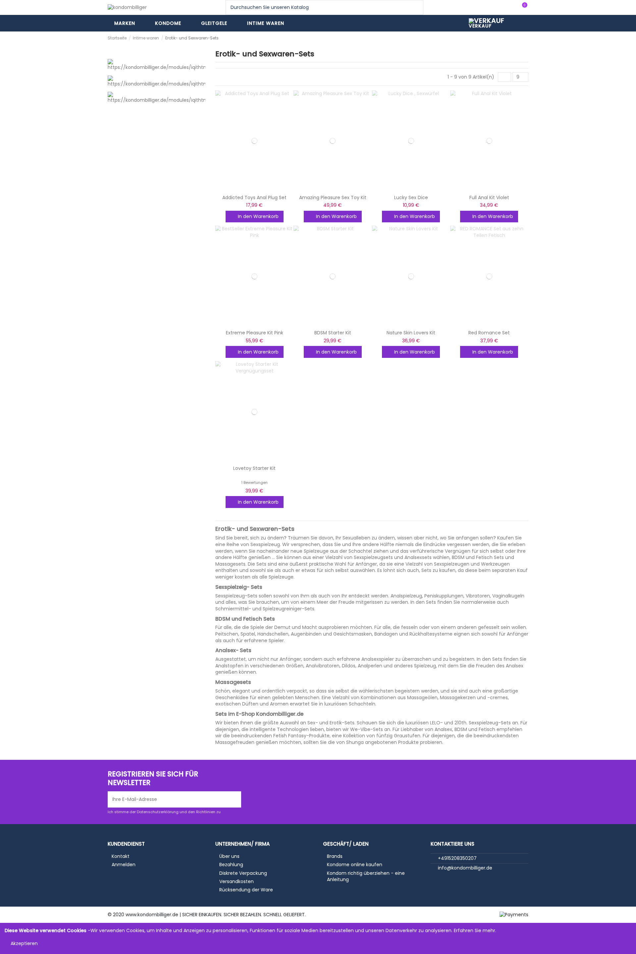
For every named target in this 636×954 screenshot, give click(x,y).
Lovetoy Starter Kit (254, 468)
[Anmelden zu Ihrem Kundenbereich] (508, 7)
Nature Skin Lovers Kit (411, 332)
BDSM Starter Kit (332, 332)
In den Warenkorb (258, 216)
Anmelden (123, 865)
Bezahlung (231, 865)
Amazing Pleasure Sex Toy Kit (332, 197)
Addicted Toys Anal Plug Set (254, 197)
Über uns (229, 856)
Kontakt (121, 856)
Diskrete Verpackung (243, 873)
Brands (335, 856)
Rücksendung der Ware (246, 890)
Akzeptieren (24, 943)
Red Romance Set (489, 332)
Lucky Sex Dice (411, 197)
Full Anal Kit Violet (489, 197)
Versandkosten (236, 881)
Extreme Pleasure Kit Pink (254, 332)
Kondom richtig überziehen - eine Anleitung (366, 876)
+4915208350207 (457, 858)
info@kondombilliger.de (465, 868)
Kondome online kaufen (354, 865)
